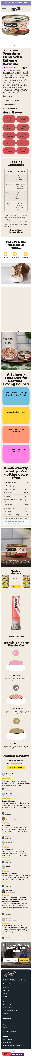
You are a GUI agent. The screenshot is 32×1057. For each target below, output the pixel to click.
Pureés (5, 999)
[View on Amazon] (3, 774)
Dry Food (6, 990)
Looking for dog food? (20, 980)
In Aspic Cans (7, 1008)
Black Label (7, 1005)
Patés (5, 993)
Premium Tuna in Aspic (11, 50)
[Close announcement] (29, 3)
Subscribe (24, 960)
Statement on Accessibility (11, 1045)
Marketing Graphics (9, 1031)
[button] (3, 29)
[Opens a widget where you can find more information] (7, 1054)
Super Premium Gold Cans (11, 1011)
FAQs (5, 1028)
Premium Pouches (9, 1002)
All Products (7, 987)
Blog (4, 1025)
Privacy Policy (7, 1040)
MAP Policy (7, 1042)
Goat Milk (6, 1013)
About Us (6, 1022)
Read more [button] (6, 809)
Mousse (5, 996)
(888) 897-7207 (8, 980)
